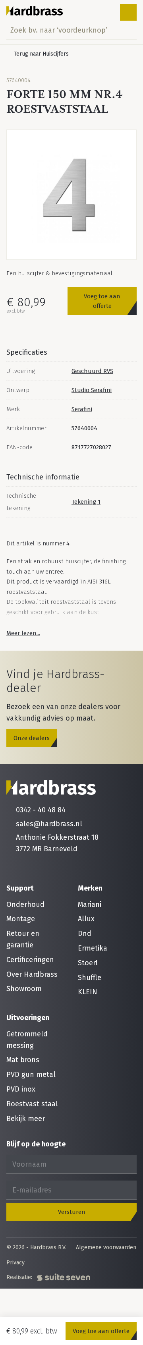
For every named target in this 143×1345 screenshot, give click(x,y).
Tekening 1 (86, 501)
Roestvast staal (32, 1104)
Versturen (71, 1212)
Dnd (84, 933)
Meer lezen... (23, 633)
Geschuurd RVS (92, 371)
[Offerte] (103, 12)
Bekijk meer (25, 1118)
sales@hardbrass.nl (49, 823)
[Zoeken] (128, 30)
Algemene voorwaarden (106, 1247)
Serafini (82, 409)
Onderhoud (25, 904)
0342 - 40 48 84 (41, 810)
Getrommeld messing (27, 1040)
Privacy (15, 1263)
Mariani (89, 904)
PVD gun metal (31, 1074)
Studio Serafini (92, 390)
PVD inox (20, 1089)
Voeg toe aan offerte (102, 301)
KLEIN (87, 991)
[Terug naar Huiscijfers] (37, 54)
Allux (86, 918)
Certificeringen (30, 959)
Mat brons (22, 1059)
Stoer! (88, 963)
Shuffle (89, 977)
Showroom (24, 988)
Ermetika (92, 948)
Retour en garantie (22, 939)
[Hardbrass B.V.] (34, 10)
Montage (20, 918)
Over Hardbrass (32, 974)
